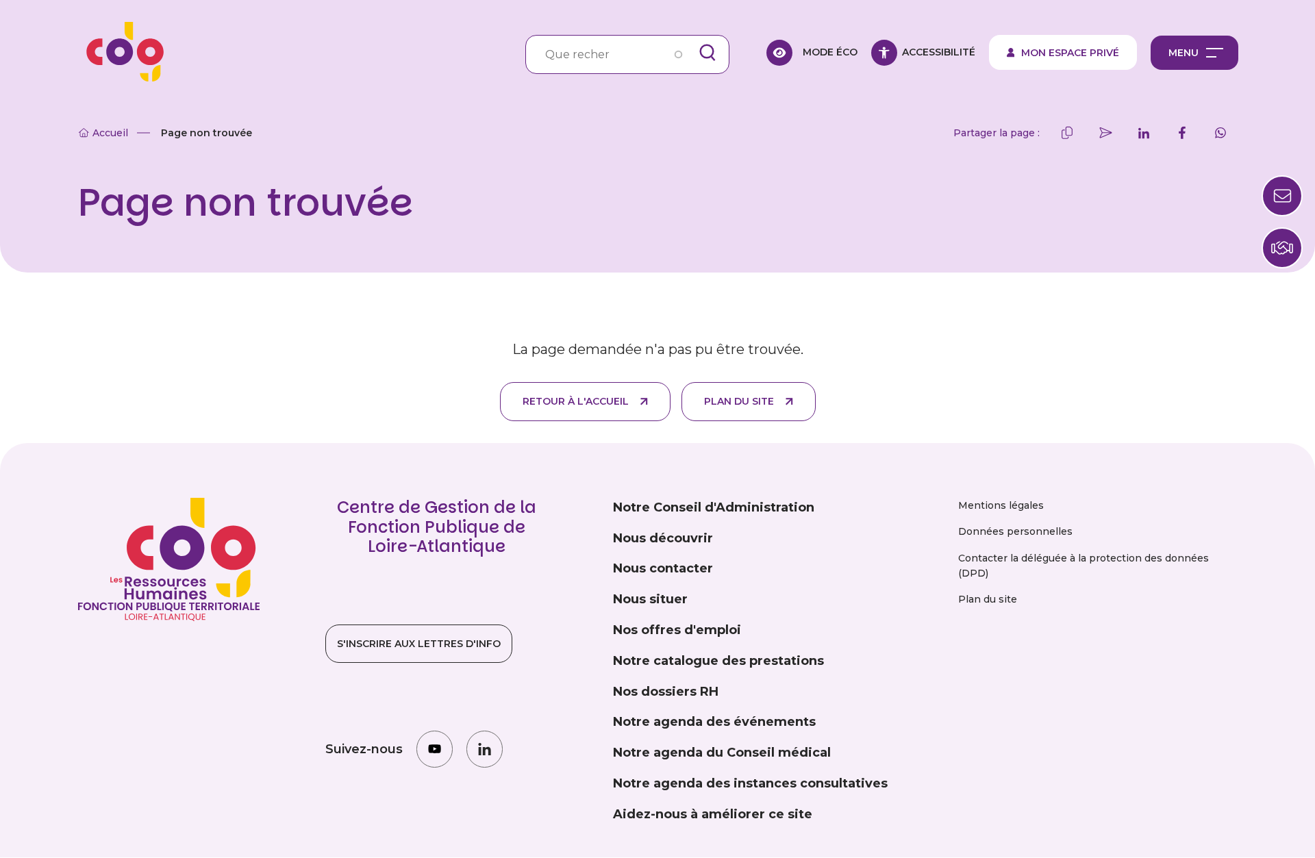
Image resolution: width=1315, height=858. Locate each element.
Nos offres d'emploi (677, 630)
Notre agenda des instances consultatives (750, 783)
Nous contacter (663, 568)
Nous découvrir (663, 538)
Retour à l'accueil (576, 401)
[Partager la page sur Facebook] (1182, 132)
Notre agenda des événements (714, 721)
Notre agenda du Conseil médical (722, 752)
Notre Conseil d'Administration (713, 507)
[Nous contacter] (1282, 247)
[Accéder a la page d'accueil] (120, 52)
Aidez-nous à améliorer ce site (712, 814)
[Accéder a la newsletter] (1282, 195)
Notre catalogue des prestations (718, 660)
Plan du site (739, 401)
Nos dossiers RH (665, 691)
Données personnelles (1015, 531)
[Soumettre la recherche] (707, 53)
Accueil (110, 133)
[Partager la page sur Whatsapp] (1220, 132)
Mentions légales (1001, 505)
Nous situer (650, 599)
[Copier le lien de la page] (1067, 132)
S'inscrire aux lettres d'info (419, 644)
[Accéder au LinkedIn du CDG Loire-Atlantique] (484, 749)
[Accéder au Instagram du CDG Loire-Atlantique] (434, 749)
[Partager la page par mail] (1105, 132)
